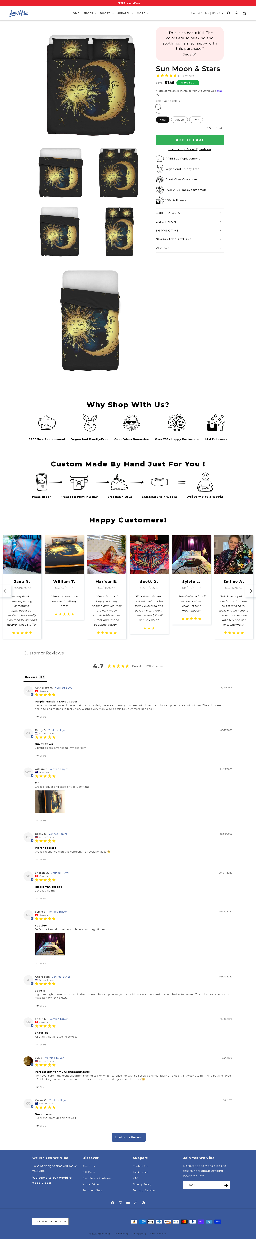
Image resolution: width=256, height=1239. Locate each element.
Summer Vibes (92, 1190)
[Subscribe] (226, 1185)
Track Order (140, 1172)
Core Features (168, 213)
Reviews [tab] (31, 677)
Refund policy (121, 1233)
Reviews (162, 248)
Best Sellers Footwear (97, 1178)
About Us (89, 1166)
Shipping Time (167, 230)
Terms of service (158, 1233)
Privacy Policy (142, 1184)
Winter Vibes (91, 1184)
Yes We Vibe (104, 1234)
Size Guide (216, 128)
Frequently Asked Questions (189, 149)
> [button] (129, 1137)
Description (166, 221)
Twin (196, 119)
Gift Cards (89, 1172)
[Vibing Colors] (158, 106)
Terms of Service (144, 1190)
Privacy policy (139, 1233)
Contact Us (140, 1166)
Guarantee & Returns (173, 239)
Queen (179, 119)
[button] (89, 13)
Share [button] (42, 717)
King (163, 119)
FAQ (136, 1178)
